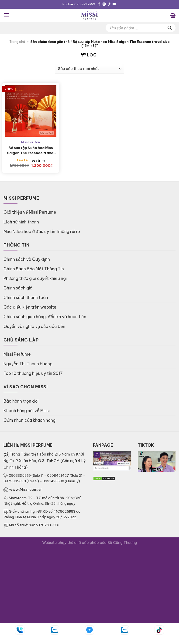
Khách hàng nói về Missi (26, 410)
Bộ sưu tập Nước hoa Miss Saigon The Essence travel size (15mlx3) (30, 151)
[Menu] (6, 15)
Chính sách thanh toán (25, 297)
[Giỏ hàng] (173, 15)
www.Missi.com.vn (25, 489)
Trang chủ (17, 42)
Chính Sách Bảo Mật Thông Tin (33, 269)
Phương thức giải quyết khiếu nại (35, 278)
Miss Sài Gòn (30, 142)
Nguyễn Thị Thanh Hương (27, 363)
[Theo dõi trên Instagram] (104, 4)
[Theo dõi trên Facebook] (99, 4)
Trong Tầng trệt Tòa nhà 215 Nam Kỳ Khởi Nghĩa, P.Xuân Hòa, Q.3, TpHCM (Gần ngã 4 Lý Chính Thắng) (44, 461)
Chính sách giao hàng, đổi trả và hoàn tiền (44, 316)
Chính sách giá (17, 288)
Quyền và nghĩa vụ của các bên (34, 326)
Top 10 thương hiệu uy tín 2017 (33, 373)
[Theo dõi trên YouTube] (114, 4)
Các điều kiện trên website (29, 307)
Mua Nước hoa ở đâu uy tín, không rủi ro (41, 231)
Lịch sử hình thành (21, 222)
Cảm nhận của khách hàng (29, 420)
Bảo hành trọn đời (20, 401)
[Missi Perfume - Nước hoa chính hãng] (89, 15)
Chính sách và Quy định (26, 259)
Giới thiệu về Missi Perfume (29, 212)
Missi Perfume (17, 354)
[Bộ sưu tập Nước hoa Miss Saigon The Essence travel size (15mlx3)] (30, 111)
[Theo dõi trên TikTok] (108, 4)
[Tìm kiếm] (170, 28)
